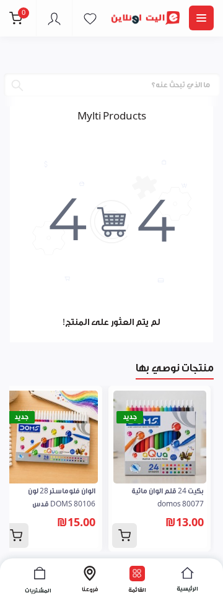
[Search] (17, 85)
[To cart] (124, 535)
